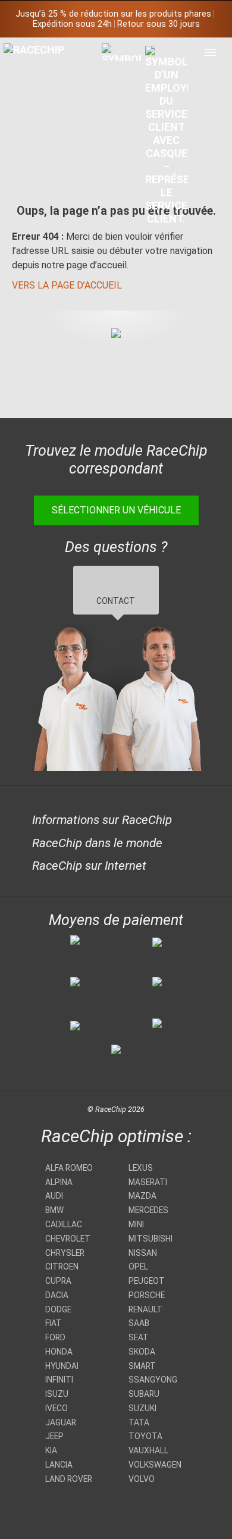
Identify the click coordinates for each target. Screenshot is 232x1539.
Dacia (56, 1295)
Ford (55, 1337)
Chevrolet (67, 1238)
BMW (54, 1210)
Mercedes (148, 1210)
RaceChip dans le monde (97, 843)
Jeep (54, 1436)
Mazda (142, 1196)
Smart (142, 1366)
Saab (138, 1323)
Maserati (147, 1182)
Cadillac (63, 1224)
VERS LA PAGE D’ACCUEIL (67, 285)
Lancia (59, 1464)
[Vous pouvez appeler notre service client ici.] (167, 135)
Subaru (143, 1394)
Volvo (141, 1479)
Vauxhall (148, 1450)
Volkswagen (154, 1464)
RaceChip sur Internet (89, 865)
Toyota (145, 1436)
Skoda (141, 1351)
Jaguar (60, 1422)
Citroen (62, 1266)
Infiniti (59, 1379)
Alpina (59, 1182)
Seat (138, 1337)
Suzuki (142, 1408)
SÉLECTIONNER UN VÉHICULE (116, 510)
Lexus (140, 1168)
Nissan (142, 1253)
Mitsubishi (150, 1238)
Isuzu (56, 1394)
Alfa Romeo (69, 1168)
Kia (51, 1450)
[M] (210, 52)
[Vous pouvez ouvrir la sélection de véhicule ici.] (123, 153)
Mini (136, 1224)
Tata (138, 1422)
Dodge (58, 1309)
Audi (54, 1196)
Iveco (56, 1408)
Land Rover (68, 1479)
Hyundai (62, 1366)
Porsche (146, 1295)
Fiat (53, 1323)
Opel (138, 1266)
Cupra (58, 1281)
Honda (59, 1351)
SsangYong (152, 1379)
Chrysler (64, 1253)
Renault (145, 1309)
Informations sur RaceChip (102, 820)
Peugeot (146, 1281)
